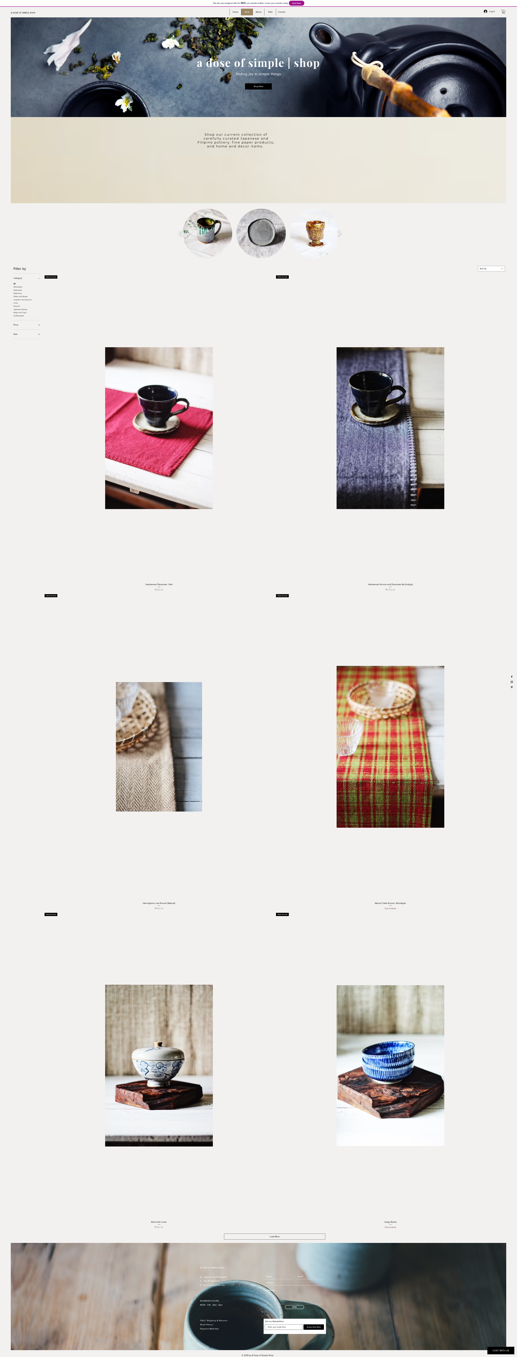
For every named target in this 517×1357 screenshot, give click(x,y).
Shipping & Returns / (217, 1320)
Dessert (16, 306)
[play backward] (180, 233)
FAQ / (203, 1320)
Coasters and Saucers (22, 300)
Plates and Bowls (20, 296)
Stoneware (17, 287)
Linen (15, 303)
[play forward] (339, 233)
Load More (275, 1236)
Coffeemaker (18, 316)
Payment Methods (209, 1329)
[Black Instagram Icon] (511, 681)
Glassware (17, 290)
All (14, 284)
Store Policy (206, 1324)
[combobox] (491, 268)
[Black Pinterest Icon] (511, 687)
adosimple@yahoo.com (214, 1285)
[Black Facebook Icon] (511, 676)
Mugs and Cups (20, 312)
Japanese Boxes (20, 309)
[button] (503, 11)
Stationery (17, 293)
